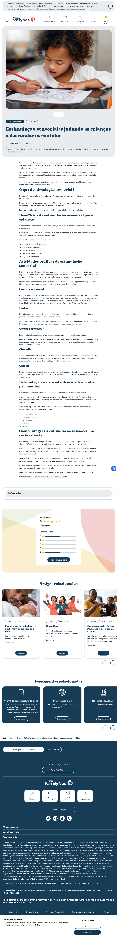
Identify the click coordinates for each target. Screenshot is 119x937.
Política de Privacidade (55, 912)
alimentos (30, 335)
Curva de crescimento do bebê (21, 701)
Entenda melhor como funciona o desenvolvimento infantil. (43, 476)
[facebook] (48, 818)
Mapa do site (13, 912)
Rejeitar (87, 926)
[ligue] (69, 818)
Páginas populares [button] (10, 827)
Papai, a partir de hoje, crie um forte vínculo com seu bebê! (20, 629)
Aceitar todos (87, 932)
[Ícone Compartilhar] (60, 114)
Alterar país (57, 769)
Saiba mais (87, 9)
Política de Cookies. (33, 925)
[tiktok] (62, 818)
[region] (58, 926)
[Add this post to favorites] (56, 114)
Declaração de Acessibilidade (84, 912)
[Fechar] (110, 6)
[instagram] (55, 818)
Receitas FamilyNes (103, 701)
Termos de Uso (32, 912)
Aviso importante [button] (10, 837)
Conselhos (52, 626)
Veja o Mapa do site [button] (11, 832)
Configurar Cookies (87, 920)
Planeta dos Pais (62, 701)
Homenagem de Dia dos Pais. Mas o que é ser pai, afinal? (101, 629)
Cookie (106, 912)
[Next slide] (112, 662)
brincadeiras (34, 277)
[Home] (22, 19)
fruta (96, 203)
